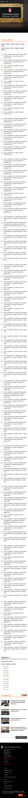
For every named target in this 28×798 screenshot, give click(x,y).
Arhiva (5, 779)
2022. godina (6, 671)
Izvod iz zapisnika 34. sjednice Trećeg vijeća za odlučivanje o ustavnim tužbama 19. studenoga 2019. (15, 131)
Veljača (8, 44)
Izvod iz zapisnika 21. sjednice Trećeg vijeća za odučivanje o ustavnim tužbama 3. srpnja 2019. (15, 320)
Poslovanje (6, 774)
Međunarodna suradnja (8, 770)
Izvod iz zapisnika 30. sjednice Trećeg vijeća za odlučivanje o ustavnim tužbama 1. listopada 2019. (15, 210)
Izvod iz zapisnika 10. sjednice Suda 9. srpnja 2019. (14, 309)
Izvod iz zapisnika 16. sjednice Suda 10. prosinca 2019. (14, 108)
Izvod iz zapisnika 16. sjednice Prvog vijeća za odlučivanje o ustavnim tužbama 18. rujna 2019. (15, 231)
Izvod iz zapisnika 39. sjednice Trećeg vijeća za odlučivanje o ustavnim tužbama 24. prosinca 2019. (15, 56)
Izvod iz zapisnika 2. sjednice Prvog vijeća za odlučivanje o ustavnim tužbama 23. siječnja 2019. (15, 626)
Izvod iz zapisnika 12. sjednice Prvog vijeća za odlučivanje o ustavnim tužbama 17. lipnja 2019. (15, 357)
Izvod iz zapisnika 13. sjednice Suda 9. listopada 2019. (14, 194)
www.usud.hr (6, 759)
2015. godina (6, 685)
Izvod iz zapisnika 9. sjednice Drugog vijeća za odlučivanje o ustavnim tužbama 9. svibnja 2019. (15, 424)
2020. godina (6, 675)
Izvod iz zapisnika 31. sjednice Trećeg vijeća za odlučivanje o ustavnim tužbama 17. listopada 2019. (15, 177)
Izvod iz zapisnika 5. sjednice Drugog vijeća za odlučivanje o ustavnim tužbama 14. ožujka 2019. (15, 528)
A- (3, 1)
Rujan (12, 48)
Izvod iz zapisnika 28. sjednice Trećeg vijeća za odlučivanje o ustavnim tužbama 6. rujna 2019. (15, 248)
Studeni (22, 48)
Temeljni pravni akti (7, 772)
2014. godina (6, 687)
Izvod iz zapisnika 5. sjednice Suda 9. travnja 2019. (15, 475)
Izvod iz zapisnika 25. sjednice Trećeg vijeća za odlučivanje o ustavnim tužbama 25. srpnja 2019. (15, 272)
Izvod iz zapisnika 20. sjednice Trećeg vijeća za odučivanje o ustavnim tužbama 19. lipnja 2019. (15, 341)
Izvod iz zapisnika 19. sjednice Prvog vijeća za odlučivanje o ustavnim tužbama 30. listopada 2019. (15, 166)
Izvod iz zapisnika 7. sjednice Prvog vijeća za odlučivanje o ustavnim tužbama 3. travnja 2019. (15, 480)
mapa (12, 749)
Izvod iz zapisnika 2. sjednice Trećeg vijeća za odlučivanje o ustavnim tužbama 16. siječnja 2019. (15, 637)
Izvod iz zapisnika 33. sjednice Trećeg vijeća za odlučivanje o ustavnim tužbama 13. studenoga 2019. (15, 143)
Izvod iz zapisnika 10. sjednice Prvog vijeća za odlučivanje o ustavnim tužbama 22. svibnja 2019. (15, 412)
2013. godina (6, 689)
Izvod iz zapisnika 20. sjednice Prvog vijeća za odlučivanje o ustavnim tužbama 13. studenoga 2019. (15, 148)
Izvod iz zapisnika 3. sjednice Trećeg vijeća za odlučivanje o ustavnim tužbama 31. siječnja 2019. (15, 603)
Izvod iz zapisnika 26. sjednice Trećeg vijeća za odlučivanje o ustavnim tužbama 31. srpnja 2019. (15, 266)
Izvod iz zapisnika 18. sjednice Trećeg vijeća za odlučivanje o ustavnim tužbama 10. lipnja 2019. (15, 368)
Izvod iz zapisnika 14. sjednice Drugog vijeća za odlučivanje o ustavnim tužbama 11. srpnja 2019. (15, 293)
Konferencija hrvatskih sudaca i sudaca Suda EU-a (18, 719)
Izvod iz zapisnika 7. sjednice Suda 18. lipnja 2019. (15, 352)
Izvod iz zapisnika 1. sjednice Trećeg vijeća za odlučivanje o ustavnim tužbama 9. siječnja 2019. (15, 643)
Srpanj (2, 48)
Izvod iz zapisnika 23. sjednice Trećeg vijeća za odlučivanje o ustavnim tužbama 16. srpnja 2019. (15, 283)
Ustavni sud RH (10, 13)
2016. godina (6, 683)
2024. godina (6, 668)
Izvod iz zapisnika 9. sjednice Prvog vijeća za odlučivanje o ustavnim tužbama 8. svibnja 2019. (15, 429)
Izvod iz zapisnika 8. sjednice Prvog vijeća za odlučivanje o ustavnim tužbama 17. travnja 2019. (15, 470)
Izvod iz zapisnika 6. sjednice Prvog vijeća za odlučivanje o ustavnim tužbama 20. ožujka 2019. (15, 505)
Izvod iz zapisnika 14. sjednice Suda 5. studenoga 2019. (14, 153)
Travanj (17, 44)
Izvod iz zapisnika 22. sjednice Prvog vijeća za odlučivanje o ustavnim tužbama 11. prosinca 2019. (15, 98)
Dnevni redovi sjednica (7, 661)
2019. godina (6, 677)
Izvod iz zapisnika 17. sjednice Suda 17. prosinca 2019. (14, 82)
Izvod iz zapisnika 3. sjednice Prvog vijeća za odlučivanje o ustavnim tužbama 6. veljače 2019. (15, 591)
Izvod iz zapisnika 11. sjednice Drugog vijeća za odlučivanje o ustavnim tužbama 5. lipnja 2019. (15, 374)
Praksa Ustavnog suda (8, 781)
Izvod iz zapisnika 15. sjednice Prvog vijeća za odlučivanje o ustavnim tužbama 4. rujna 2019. (15, 254)
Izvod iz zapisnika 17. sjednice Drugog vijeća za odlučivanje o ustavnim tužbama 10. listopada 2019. (15, 189)
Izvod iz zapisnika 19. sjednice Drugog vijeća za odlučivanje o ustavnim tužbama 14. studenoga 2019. (15, 137)
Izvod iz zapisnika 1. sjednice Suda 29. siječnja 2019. (14, 613)
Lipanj (2, 45)
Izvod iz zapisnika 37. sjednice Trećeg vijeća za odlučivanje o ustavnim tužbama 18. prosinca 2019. (15, 77)
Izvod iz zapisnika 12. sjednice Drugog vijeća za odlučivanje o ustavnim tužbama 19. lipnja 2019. (15, 347)
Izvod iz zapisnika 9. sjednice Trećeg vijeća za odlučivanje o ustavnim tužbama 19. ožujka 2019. (15, 510)
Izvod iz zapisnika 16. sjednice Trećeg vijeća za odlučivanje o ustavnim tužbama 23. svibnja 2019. (15, 401)
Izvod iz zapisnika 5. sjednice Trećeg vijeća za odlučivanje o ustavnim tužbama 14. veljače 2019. (15, 574)
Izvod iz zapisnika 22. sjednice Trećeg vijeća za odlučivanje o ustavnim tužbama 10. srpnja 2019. (15, 299)
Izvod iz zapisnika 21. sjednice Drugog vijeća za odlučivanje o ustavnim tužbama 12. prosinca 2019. (15, 92)
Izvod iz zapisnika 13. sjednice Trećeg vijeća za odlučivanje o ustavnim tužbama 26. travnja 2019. (15, 447)
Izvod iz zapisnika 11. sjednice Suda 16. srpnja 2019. (14, 288)
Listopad (17, 48)
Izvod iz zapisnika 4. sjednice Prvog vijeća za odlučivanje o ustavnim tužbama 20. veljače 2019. (15, 568)
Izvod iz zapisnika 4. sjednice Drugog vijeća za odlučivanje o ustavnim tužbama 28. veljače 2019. (15, 553)
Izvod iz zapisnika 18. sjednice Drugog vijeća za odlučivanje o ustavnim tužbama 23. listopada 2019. (15, 172)
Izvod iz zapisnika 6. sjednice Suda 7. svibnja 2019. (15, 434)
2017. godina (6, 681)
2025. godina (6, 666)
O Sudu (5, 768)
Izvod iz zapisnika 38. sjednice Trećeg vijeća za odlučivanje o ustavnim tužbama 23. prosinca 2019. (15, 61)
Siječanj (3, 44)
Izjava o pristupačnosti (8, 762)
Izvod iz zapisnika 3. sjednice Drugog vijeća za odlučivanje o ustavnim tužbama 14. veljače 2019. (15, 580)
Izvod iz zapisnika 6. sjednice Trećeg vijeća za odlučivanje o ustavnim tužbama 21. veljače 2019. (15, 562)
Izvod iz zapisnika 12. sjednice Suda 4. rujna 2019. (15, 259)
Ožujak (12, 44)
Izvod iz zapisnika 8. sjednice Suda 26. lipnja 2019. (15, 336)
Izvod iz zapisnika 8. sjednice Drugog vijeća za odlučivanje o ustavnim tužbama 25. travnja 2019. (15, 453)
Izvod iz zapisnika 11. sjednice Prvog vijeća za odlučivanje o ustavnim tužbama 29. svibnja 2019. (15, 388)
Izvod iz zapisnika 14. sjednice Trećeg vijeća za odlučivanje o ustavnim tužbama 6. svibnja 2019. (15, 439)
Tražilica (5, 783)
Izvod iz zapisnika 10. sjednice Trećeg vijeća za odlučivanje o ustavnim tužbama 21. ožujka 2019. (15, 499)
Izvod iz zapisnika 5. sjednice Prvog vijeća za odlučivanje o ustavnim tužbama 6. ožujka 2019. (15, 539)
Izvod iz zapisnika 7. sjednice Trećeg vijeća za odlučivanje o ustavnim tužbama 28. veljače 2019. (15, 547)
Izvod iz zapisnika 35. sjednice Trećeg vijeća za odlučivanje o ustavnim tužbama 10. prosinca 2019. (15, 104)
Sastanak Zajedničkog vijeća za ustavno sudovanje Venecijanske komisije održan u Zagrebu (18, 729)
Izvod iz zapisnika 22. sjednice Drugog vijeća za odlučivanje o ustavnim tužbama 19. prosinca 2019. (15, 71)
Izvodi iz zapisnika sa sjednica (8, 664)
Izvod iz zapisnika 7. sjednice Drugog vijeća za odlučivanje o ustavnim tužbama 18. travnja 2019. (15, 464)
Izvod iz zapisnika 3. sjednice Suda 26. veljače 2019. (14, 557)
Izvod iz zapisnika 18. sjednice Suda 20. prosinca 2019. (14, 66)
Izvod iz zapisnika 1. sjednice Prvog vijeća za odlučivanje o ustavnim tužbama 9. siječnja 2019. (15, 649)
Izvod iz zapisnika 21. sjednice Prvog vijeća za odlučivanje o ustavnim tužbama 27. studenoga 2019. (15, 126)
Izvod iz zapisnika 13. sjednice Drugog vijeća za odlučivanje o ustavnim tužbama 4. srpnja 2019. (15, 314)
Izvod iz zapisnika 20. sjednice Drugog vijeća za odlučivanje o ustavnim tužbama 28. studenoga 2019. (15, 120)
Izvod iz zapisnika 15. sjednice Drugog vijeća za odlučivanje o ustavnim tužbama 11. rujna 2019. (15, 237)
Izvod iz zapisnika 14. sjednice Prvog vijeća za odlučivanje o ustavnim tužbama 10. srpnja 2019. (15, 304)
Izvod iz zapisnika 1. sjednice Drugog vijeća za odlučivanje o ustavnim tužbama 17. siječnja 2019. (15, 632)
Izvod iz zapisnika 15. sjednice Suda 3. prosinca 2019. (14, 112)
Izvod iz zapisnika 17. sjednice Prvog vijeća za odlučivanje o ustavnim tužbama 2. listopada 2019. (15, 199)
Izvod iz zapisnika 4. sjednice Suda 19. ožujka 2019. (14, 515)
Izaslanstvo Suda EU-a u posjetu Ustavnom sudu (18, 710)
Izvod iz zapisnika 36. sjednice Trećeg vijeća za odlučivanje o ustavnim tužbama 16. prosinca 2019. (15, 87)
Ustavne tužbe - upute (8, 788)
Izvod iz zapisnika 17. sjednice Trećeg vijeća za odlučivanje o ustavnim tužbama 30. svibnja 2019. (15, 382)
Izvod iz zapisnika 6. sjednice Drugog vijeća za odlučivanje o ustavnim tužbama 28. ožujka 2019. (15, 493)
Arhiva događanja (21, 737)
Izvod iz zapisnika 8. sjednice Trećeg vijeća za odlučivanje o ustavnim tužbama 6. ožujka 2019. (15, 533)
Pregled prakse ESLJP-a (8, 785)
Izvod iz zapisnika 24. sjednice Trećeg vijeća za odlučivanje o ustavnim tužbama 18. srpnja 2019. (15, 277)
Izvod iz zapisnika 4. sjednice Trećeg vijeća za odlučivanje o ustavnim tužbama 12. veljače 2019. (15, 585)
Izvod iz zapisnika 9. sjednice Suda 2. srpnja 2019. (15, 330)
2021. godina (6, 673)
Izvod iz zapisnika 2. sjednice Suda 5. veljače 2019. (15, 596)
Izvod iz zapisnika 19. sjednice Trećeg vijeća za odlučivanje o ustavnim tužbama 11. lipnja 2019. (15, 363)
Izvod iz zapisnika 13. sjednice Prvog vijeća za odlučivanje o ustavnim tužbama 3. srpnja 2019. (15, 325)
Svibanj (22, 44)
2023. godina (6, 670)
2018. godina (6, 679)
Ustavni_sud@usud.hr (11, 757)
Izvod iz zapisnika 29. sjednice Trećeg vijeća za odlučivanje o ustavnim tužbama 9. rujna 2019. (15, 243)
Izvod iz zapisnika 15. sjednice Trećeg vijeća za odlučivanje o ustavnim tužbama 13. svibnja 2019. (15, 418)
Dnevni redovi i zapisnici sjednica (10, 777)
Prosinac (3, 49)
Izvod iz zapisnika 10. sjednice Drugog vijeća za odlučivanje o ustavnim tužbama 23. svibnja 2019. (15, 407)
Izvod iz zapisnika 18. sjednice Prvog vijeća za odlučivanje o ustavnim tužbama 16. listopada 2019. (15, 183)
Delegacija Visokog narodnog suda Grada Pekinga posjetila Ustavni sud (17, 702)
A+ (7, 1)
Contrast (2, 1)
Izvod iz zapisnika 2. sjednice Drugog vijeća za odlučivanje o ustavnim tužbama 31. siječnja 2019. (15, 609)
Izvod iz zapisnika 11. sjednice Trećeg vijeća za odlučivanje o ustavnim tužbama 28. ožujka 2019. (15, 488)
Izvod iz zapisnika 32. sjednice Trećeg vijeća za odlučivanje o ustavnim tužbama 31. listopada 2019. (15, 160)
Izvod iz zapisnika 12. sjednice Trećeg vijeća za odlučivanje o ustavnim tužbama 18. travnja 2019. (15, 458)
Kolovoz (7, 48)
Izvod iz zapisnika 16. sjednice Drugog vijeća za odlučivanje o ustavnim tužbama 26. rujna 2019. (15, 218)
